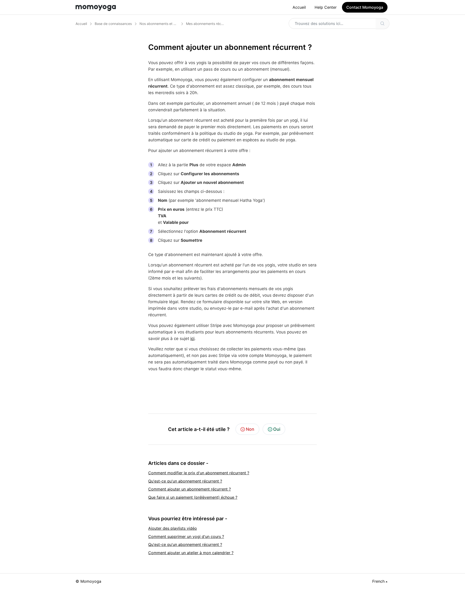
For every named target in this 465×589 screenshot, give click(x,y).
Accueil (299, 7)
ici (192, 338)
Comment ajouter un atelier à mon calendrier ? (190, 552)
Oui (276, 429)
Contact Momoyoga (364, 7)
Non (250, 429)
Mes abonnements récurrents (209, 24)
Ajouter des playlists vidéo (172, 528)
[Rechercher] (382, 23)
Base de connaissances (113, 24)
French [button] (378, 581)
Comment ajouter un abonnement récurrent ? (189, 489)
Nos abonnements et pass (160, 24)
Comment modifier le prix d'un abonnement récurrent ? (198, 472)
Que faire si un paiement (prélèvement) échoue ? (192, 497)
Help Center (326, 7)
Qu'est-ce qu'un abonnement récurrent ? (185, 481)
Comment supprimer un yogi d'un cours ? (186, 536)
